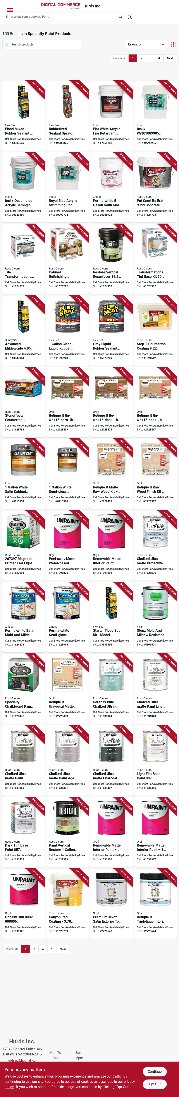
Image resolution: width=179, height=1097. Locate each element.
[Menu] (10, 10)
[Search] (120, 16)
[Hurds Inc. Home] (60, 6)
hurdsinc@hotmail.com (22, 1060)
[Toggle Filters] (173, 44)
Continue (155, 1071)
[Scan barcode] (130, 16)
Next (170, 58)
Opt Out (155, 1084)
